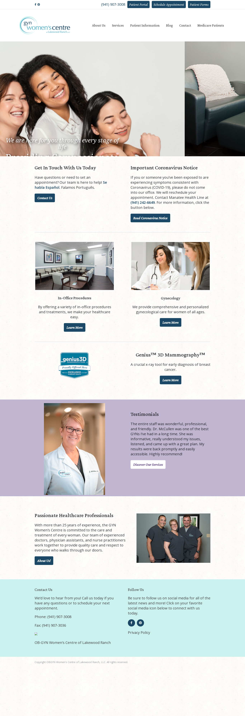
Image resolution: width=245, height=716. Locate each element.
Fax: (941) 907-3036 (50, 625)
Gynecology (122, 134)
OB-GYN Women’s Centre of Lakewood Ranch (73, 642)
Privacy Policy (139, 632)
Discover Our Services (148, 464)
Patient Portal (138, 4)
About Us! (44, 561)
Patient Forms (199, 4)
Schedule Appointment (169, 4)
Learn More (75, 327)
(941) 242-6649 (143, 202)
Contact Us (44, 198)
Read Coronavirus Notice (150, 218)
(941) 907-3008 (113, 4)
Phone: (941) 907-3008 (53, 616)
